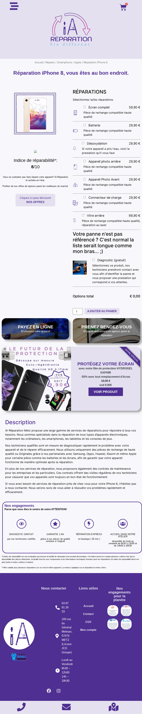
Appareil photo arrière (104, 161)
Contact (88, 613)
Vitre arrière (95, 215)
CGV (88, 621)
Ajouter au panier (102, 311)
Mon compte (88, 629)
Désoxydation (97, 143)
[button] (35, 200)
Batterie (94, 125)
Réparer (50, 62)
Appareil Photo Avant (103, 179)
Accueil (39, 62)
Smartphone (64, 62)
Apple (77, 62)
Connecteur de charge (104, 197)
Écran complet (99, 107)
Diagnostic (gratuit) (111, 260)
